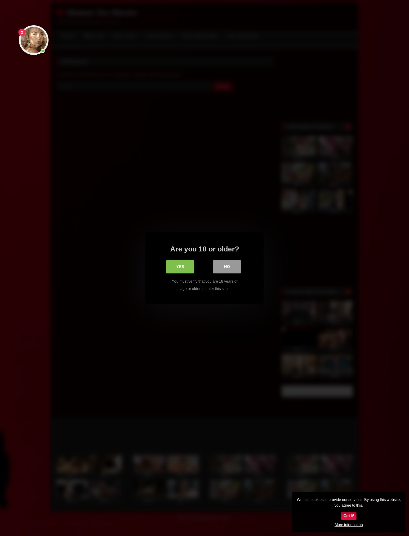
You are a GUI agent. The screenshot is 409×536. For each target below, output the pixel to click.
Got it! (348, 516)
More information (349, 525)
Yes (180, 267)
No (227, 267)
